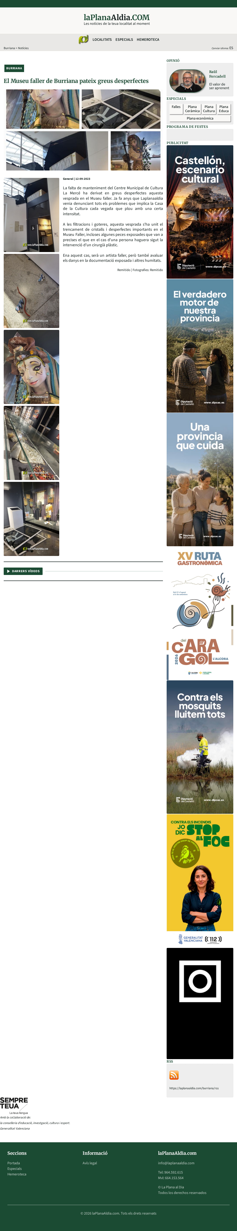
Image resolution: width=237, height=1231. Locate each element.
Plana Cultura (209, 109)
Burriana (9, 48)
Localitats (102, 39)
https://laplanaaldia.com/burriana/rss (194, 1088)
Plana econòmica (200, 118)
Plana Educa (224, 109)
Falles (176, 106)
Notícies (23, 48)
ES (231, 48)
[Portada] (83, 40)
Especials (124, 39)
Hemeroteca (148, 39)
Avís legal (90, 1163)
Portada (13, 1163)
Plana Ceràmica (192, 109)
